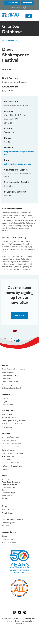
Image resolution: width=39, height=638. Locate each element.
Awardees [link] (5, 469)
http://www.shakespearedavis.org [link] (19, 153)
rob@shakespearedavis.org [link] (18, 163)
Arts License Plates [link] (9, 542)
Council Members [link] (8, 487)
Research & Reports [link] (9, 417)
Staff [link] (4, 490)
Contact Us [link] (16, 8)
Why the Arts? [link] (7, 414)
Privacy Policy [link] (19, 621)
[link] (24, 7)
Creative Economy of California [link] (13, 446)
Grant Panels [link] (6, 378)
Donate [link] (4, 536)
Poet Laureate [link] (7, 459)
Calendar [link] (5, 498)
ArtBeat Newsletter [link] (9, 509)
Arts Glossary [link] (7, 427)
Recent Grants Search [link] (10, 381)
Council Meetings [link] (8, 492)
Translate (27, 3)
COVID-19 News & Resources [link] (12, 519)
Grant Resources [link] (8, 372)
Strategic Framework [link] (9, 484)
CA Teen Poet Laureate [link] (10, 462)
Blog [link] (3, 516)
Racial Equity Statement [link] (11, 482)
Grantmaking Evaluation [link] (11, 384)
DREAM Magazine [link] (8, 522)
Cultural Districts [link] (8, 450)
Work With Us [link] (7, 495)
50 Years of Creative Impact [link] (12, 466)
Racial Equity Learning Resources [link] (14, 420)
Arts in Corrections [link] (9, 440)
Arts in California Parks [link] (10, 437)
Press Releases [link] (7, 513)
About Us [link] (5, 479)
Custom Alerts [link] (7, 404)
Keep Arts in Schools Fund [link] (11, 539)
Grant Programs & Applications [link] (13, 369)
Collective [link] (5, 398)
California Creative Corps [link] (11, 443)
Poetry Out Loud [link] (8, 456)
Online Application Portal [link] (11, 388)
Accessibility (12, 3)
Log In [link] (4, 401)
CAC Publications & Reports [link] (12, 423)
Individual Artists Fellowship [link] (12, 453)
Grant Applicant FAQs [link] (10, 375)
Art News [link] (5, 525)
